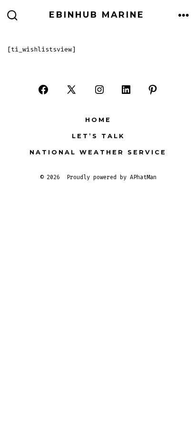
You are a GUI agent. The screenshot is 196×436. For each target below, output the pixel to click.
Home (98, 119)
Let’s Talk (98, 136)
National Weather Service (98, 152)
